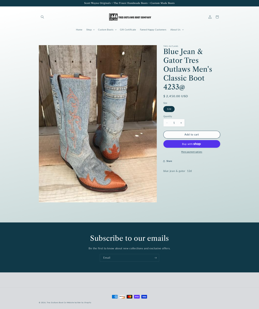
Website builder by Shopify (79, 302)
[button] (42, 17)
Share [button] (169, 161)
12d (169, 109)
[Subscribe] (155, 258)
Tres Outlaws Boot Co (56, 302)
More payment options (191, 152)
